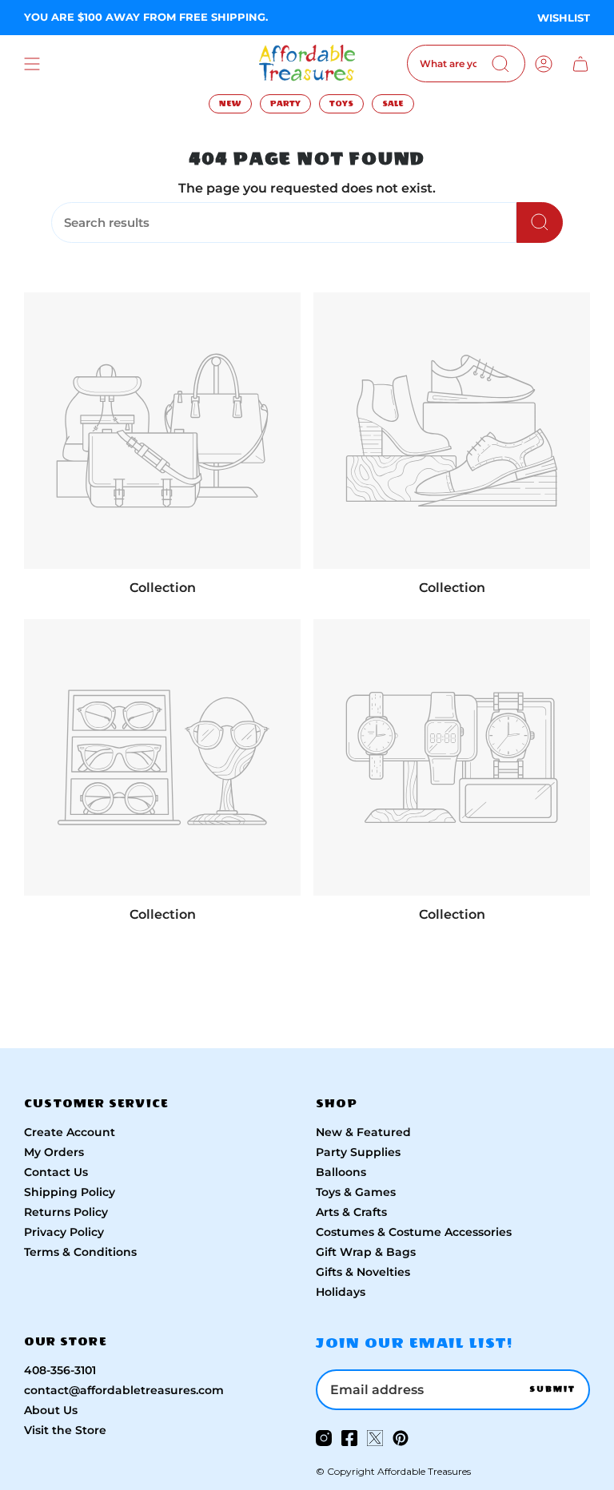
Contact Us (56, 1172)
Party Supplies (358, 1152)
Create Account (69, 1132)
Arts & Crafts (351, 1212)
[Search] (500, 64)
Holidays (340, 1292)
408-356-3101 (60, 1370)
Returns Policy (66, 1212)
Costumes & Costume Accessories (414, 1232)
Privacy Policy (64, 1232)
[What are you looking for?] (539, 222)
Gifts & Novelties (363, 1272)
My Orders (54, 1152)
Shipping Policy (69, 1192)
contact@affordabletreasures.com (124, 1390)
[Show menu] (32, 63)
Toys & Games (356, 1192)
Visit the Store (65, 1430)
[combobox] (466, 63)
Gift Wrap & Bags (366, 1252)
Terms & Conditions (80, 1252)
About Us (51, 1410)
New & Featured (363, 1132)
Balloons (341, 1172)
